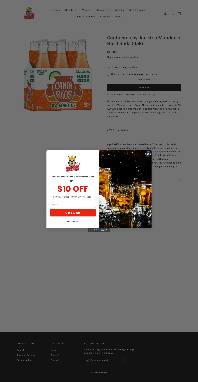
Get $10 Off (72, 213)
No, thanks (72, 221)
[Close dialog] (148, 153)
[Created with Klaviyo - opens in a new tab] (99, 230)
